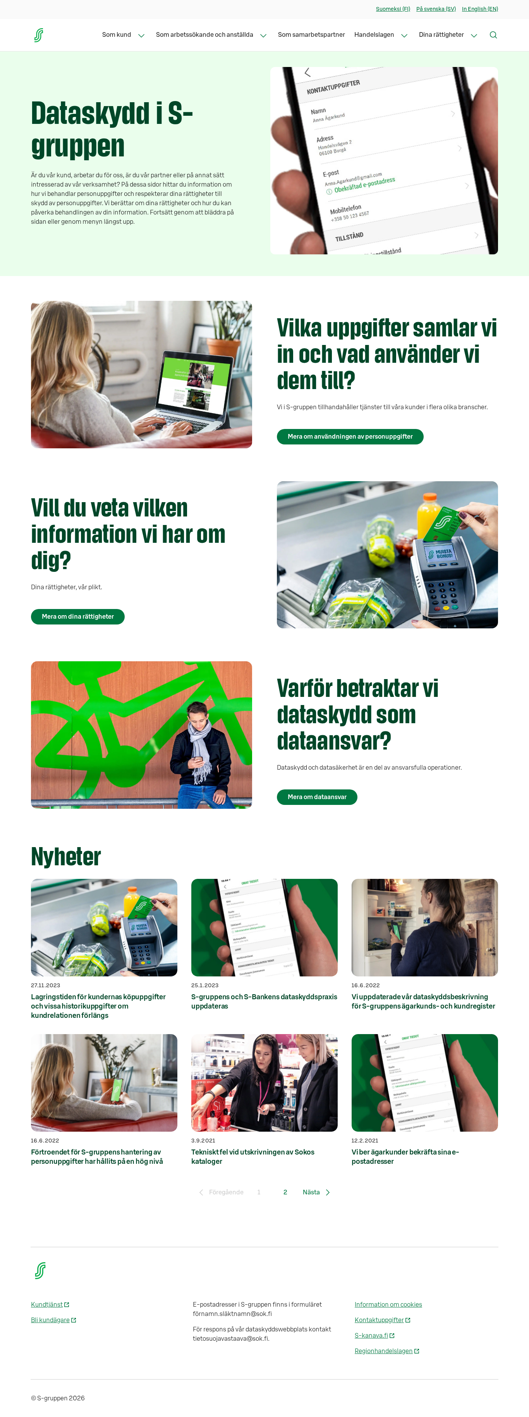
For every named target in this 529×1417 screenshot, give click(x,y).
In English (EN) (480, 9)
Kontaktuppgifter (379, 1320)
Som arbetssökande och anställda (204, 35)
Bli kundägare (50, 1320)
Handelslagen (374, 35)
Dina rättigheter (441, 35)
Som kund (116, 35)
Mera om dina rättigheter (78, 617)
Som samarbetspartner (311, 35)
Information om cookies (388, 1305)
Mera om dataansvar (317, 797)
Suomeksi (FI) (393, 9)
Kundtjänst (47, 1305)
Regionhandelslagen (384, 1351)
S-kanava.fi (371, 1336)
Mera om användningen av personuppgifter (350, 437)
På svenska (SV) (436, 9)
